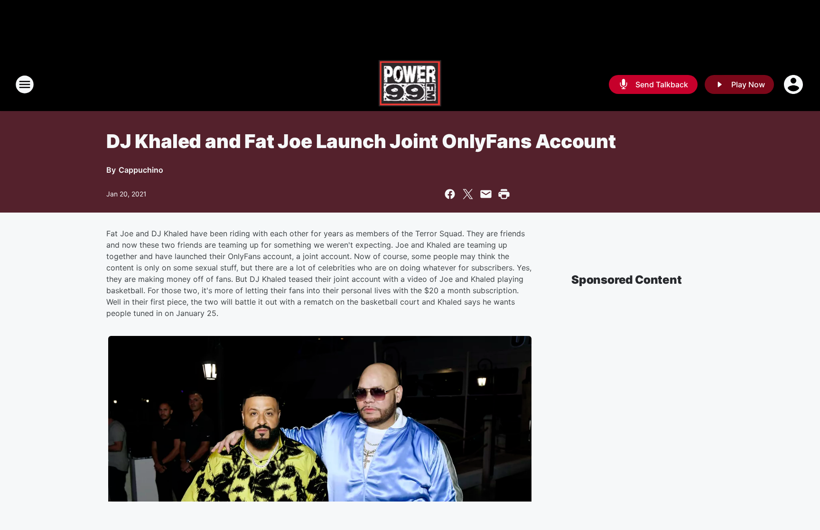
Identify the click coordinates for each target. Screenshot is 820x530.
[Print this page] (504, 194)
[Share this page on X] (468, 194)
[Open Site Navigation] (24, 84)
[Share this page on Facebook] (450, 194)
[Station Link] (410, 84)
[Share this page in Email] (486, 194)
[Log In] (794, 84)
